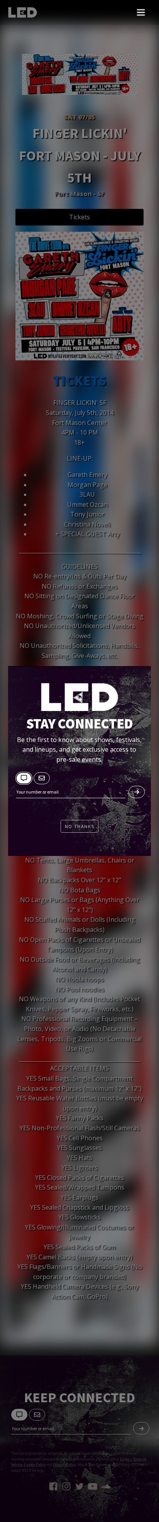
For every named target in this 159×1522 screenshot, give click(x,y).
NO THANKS (79, 826)
